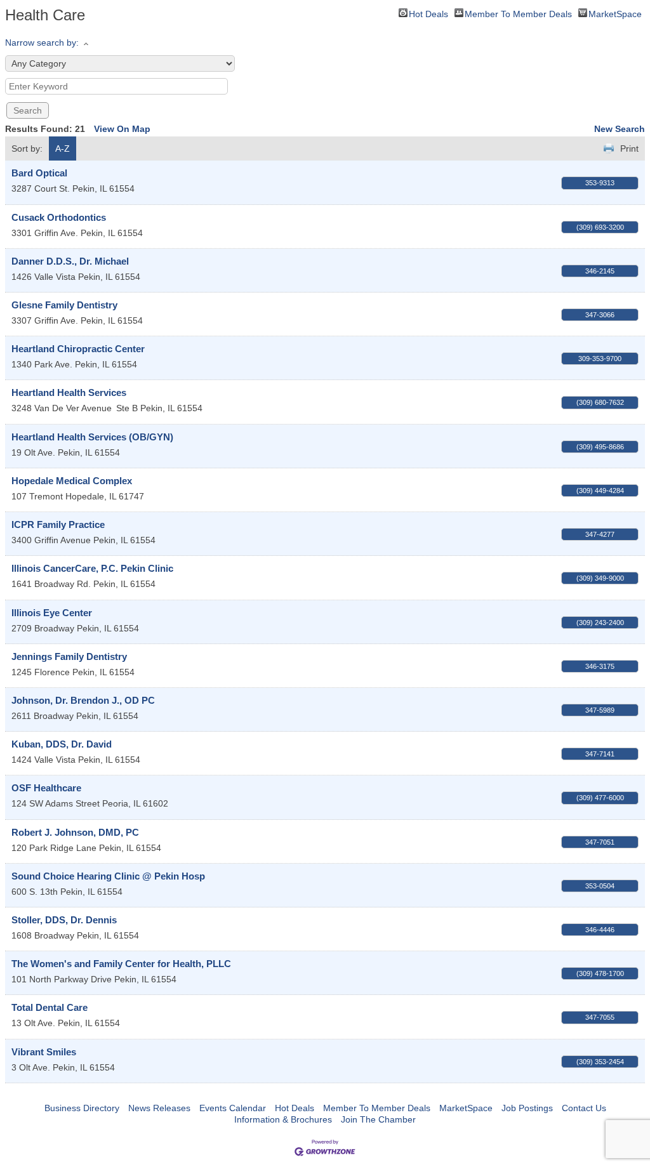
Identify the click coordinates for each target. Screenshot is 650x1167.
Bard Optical (39, 173)
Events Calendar (232, 1108)
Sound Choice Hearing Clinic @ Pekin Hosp (108, 876)
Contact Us (584, 1108)
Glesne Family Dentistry (64, 305)
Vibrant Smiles (43, 1051)
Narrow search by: (42, 42)
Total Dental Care (49, 1007)
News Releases (159, 1108)
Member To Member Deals (518, 13)
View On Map (122, 129)
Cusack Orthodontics (58, 217)
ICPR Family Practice (58, 524)
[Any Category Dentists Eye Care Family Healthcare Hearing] (120, 63)
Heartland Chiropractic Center (78, 348)
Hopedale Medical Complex (71, 480)
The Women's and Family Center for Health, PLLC (121, 963)
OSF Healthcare (46, 787)
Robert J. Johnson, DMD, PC (75, 832)
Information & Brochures (283, 1119)
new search (619, 129)
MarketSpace (615, 13)
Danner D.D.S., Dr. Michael (70, 261)
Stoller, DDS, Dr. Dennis (64, 919)
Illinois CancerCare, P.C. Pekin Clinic (92, 568)
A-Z (62, 148)
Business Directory (81, 1108)
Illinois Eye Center (51, 612)
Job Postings (527, 1108)
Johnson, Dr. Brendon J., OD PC (83, 700)
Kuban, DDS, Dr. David (61, 744)
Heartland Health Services (68, 392)
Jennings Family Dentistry (69, 656)
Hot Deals (428, 13)
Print (629, 148)
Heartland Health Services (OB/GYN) (92, 437)
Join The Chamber (378, 1119)
